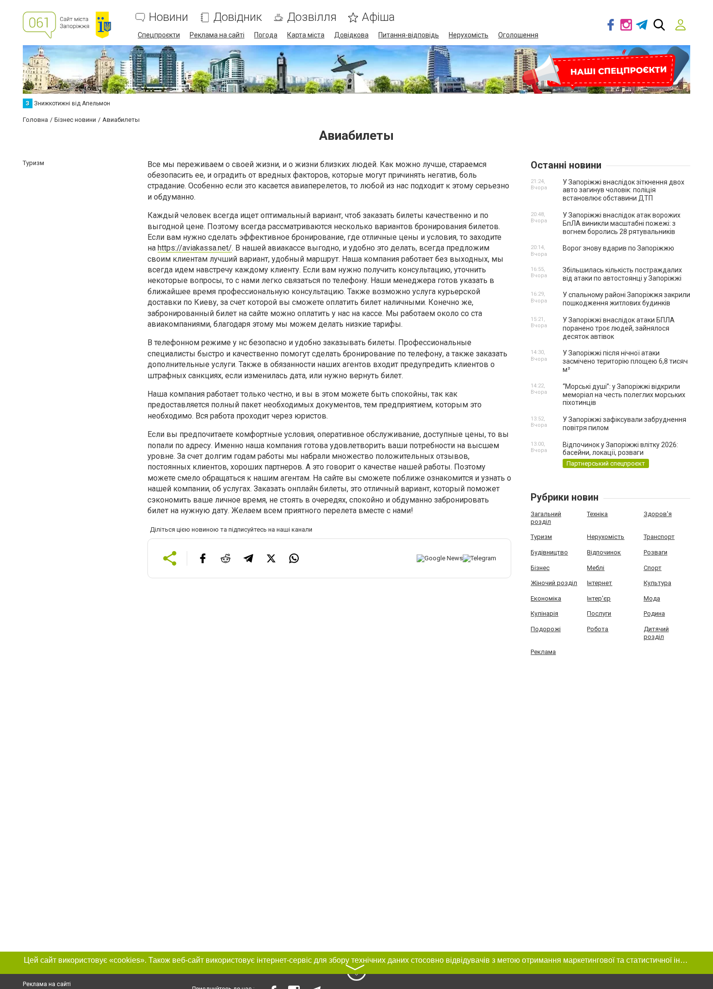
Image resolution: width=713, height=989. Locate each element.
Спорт (653, 567)
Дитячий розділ (656, 632)
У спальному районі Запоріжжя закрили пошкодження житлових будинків (626, 299)
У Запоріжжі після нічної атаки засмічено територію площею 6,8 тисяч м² (625, 361)
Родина (654, 613)
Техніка (597, 514)
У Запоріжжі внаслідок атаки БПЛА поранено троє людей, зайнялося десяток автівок (619, 328)
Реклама (543, 651)
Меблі (595, 567)
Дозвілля (312, 17)
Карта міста (305, 35)
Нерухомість (468, 35)
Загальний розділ (546, 517)
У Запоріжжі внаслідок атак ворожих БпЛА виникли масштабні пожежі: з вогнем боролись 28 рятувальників (622, 223)
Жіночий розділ (554, 583)
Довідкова (351, 35)
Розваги (655, 552)
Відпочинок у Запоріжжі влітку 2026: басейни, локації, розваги (620, 449)
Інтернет (599, 583)
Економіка (546, 598)
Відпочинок (604, 552)
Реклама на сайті (217, 35)
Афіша (378, 17)
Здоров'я (658, 514)
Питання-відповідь (408, 35)
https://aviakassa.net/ (195, 247)
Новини (168, 17)
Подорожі (546, 629)
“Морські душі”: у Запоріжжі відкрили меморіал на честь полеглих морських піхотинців (624, 395)
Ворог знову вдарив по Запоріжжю (618, 248)
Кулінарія (544, 613)
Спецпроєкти (159, 35)
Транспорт (659, 536)
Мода (652, 598)
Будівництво (549, 552)
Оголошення (518, 35)
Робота (597, 629)
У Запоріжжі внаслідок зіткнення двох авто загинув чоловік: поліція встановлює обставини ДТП (623, 190)
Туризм (541, 536)
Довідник (237, 17)
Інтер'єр (599, 598)
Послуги (599, 613)
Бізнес (540, 567)
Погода (265, 35)
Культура (657, 583)
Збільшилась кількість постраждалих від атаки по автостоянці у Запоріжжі (622, 274)
